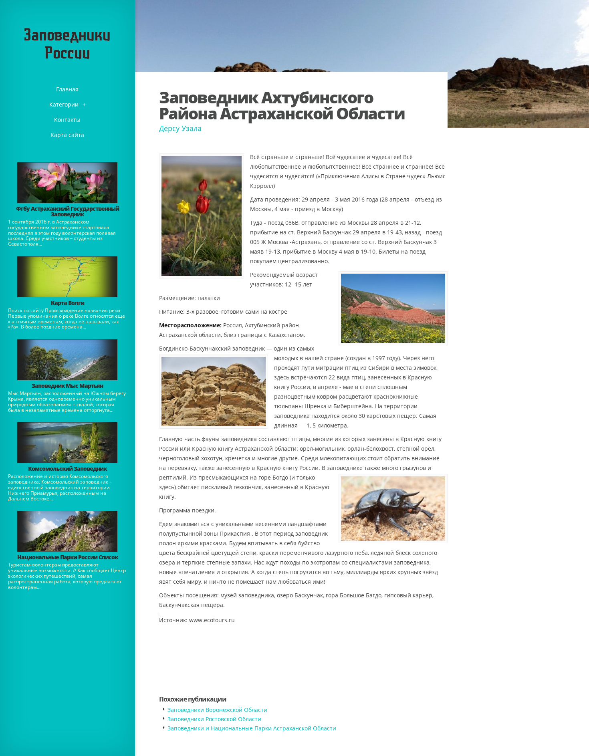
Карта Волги (67, 302)
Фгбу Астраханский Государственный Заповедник (67, 211)
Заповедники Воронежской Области (217, 710)
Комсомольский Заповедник (67, 468)
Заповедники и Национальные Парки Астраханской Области (251, 728)
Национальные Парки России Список (67, 557)
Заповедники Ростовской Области (214, 719)
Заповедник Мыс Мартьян (67, 385)
